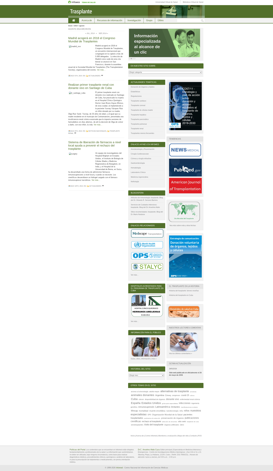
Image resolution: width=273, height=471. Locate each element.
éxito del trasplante (153, 424)
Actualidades (94, 76)
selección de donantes (169, 421)
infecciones (184, 403)
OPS (149, 415)
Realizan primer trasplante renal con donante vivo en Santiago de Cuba (91, 86)
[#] (102, 76)
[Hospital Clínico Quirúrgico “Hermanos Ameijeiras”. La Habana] (147, 317)
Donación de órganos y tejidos (142, 87)
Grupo (149, 20)
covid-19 (185, 395)
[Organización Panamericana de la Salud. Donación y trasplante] (147, 259)
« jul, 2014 (90, 33)
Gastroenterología (138, 163)
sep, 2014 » (103, 33)
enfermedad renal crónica (190, 399)
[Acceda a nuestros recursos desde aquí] (164, 43)
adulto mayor (154, 392)
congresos (176, 395)
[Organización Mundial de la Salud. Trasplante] (147, 248)
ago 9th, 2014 (76, 131)
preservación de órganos (172, 418)
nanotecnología (172, 411)
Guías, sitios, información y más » (144, 359)
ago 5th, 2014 (76, 76)
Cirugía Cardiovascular (140, 154)
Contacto (193, 436)
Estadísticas (135, 92)
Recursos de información (109, 20)
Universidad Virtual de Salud (166, 2)
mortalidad (143, 411)
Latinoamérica (162, 406)
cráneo (192, 395)
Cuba (134, 399)
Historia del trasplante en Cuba (181, 295)
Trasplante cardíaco (138, 101)
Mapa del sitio (183, 436)
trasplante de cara (193, 421)
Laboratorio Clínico (138, 172)
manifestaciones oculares (189, 407)
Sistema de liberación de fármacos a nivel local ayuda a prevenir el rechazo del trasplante (94, 145)
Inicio (133, 436)
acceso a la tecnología (139, 392)
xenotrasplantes (137, 425)
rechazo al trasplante (151, 421)
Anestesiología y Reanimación (142, 149)
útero (182, 425)
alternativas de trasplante (174, 391)
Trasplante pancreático (140, 119)
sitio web (182, 421)
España (135, 403)
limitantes (175, 407)
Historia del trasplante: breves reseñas (184, 291)
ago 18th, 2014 (77, 186)
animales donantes (142, 395)
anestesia (193, 391)
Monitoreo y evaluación (167, 436)
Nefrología (135, 182)
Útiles (161, 20)
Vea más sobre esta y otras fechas (182, 225)
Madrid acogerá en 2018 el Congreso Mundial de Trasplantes (91, 40)
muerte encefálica (157, 411)
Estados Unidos (151, 403)
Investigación (134, 20)
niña (181, 411)
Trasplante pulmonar (139, 124)
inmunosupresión (146, 407)
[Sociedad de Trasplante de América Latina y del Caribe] (147, 270)
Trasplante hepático (138, 115)
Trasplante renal (137, 129)
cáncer (141, 399)
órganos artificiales (171, 425)
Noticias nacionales (97, 131)
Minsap (134, 410)
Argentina (159, 395)
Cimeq (168, 395)
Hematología (136, 168)
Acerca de (87, 20)
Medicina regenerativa (139, 177)
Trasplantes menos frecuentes (142, 133)
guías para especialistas (170, 403)
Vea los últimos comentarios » (180, 353)
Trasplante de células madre (142, 110)
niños (186, 410)
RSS (200, 436)
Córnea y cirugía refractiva (141, 159)
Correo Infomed (151, 436)
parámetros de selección (152, 418)
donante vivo (172, 399)
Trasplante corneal (138, 105)
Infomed (119, 468)
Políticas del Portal (77, 450)
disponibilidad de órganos (155, 399)
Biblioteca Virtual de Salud (193, 2)
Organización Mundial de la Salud (167, 415)
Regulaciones (136, 96)
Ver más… (101, 70)
